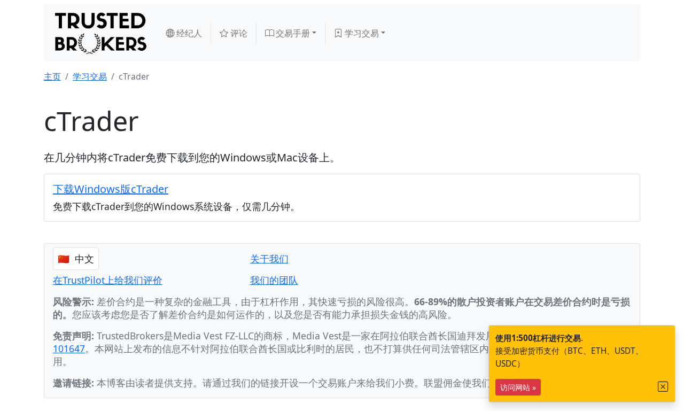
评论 (237, 33)
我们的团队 (274, 280)
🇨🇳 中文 (76, 258)
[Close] (663, 386)
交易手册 (292, 33)
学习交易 (361, 33)
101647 (69, 348)
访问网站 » (518, 387)
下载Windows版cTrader (110, 189)
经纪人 (188, 33)
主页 (52, 76)
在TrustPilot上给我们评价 (107, 280)
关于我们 (269, 258)
